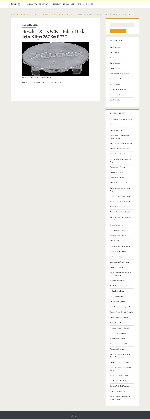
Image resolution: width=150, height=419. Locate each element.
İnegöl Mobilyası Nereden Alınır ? (121, 143)
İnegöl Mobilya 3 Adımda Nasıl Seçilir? (120, 189)
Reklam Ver (68, 4)
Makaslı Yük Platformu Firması (120, 149)
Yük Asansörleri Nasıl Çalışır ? (119, 349)
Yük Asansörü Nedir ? (117, 172)
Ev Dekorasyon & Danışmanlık (120, 307)
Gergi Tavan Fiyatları (117, 125)
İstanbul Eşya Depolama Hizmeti (120, 201)
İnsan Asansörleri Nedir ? (118, 236)
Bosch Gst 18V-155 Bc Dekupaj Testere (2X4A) (119, 137)
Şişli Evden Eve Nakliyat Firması (120, 286)
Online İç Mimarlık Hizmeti (119, 207)
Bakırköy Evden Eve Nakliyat (119, 230)
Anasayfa (16, 14)
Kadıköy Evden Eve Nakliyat (119, 89)
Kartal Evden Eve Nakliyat (118, 251)
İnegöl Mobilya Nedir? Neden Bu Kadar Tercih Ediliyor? (120, 274)
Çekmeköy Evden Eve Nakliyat (120, 344)
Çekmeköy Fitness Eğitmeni (119, 328)
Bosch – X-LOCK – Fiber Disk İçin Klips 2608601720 (50, 14)
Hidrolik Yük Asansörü (117, 391)
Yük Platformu (115, 68)
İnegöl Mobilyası (115, 47)
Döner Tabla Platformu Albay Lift (121, 120)
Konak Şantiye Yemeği (117, 154)
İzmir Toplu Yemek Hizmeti (119, 375)
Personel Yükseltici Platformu (119, 386)
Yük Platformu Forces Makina (119, 362)
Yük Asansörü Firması (117, 167)
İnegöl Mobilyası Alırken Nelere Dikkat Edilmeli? (120, 398)
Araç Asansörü (115, 84)
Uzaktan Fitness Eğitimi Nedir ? (120, 212)
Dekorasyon (45, 4)
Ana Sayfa (32, 4)
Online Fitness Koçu (117, 291)
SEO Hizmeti (114, 53)
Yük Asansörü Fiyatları (117, 302)
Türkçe (80, 4)
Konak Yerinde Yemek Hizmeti (120, 196)
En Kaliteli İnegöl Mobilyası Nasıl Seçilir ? (121, 160)
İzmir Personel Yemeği (117, 338)
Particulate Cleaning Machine (119, 74)
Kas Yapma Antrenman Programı (120, 246)
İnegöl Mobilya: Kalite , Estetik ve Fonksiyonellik (120, 218)
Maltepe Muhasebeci (117, 130)
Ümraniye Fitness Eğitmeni (119, 333)
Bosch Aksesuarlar (116, 79)
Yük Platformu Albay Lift (118, 267)
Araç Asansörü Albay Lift (118, 296)
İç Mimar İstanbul (115, 58)
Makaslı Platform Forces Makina (120, 183)
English (89, 4)
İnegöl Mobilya (115, 63)
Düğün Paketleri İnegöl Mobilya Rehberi (120, 369)
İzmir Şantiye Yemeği (117, 280)
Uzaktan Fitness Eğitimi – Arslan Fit (121, 312)
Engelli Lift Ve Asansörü (118, 178)
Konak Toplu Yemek (116, 95)
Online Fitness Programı (118, 323)
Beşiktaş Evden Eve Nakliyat (119, 317)
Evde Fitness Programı (117, 257)
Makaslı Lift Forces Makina (119, 241)
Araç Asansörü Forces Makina (119, 262)
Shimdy (15, 4)
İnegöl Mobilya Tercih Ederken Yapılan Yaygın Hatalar (120, 356)
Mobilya (57, 4)
